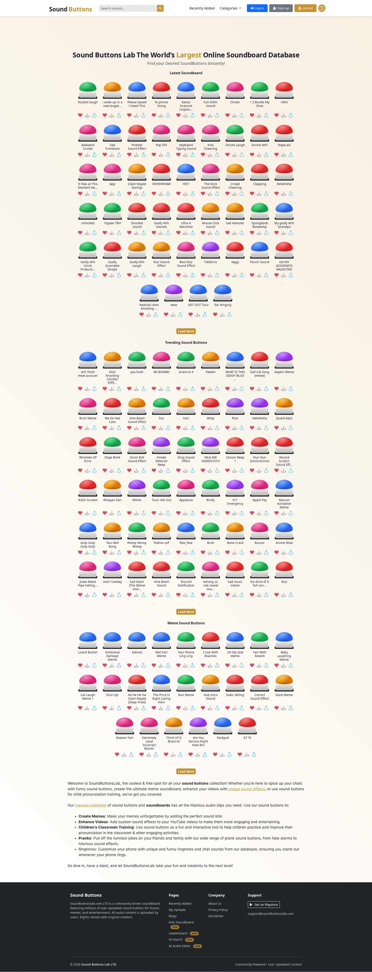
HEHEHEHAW (161, 184)
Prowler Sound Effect (137, 147)
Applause (186, 500)
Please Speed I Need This (137, 104)
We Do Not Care (112, 420)
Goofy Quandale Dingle (112, 265)
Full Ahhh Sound (210, 104)
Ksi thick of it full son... (259, 583)
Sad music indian (235, 583)
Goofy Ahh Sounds (161, 225)
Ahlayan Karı (112, 500)
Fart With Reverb (259, 654)
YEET (186, 184)
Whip (210, 418)
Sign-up (283, 8)
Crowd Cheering (235, 186)
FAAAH (210, 372)
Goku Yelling (235, 695)
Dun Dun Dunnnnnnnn (260, 459)
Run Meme (186, 695)
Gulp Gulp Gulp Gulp (88, 544)
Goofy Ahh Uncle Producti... (88, 265)
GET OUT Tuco (198, 305)
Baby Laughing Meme (284, 656)
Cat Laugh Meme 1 (88, 697)
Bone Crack (235, 543)
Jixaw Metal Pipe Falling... (88, 583)
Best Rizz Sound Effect (186, 264)
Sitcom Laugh (235, 145)
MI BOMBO (161, 372)
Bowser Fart (124, 738)
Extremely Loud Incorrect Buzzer (149, 743)
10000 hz (210, 262)
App (112, 184)
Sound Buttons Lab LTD (98, 964)
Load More (186, 331)
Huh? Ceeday (112, 582)
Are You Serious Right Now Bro (198, 741)
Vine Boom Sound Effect (137, 420)
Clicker (235, 102)
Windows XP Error (88, 459)
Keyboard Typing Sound (186, 147)
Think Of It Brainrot (173, 739)
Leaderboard (183, 933)
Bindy (210, 500)
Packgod (223, 738)
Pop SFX (161, 145)
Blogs (173, 916)
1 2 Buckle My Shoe (260, 104)
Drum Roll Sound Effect (137, 459)
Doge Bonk (112, 457)
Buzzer (260, 543)
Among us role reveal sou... (210, 585)
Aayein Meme (284, 372)
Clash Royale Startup (137, 186)
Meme (136, 500)
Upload (307, 8)
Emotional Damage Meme (112, 656)
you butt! (136, 372)
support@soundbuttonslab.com (271, 914)
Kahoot (137, 652)
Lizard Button (88, 652)
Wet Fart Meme (161, 654)
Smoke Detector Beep (161, 460)
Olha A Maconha (186, 225)
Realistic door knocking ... (149, 306)
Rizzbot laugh (88, 102)
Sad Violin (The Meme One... (137, 585)
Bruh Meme (87, 418)
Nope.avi (284, 145)
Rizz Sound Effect (161, 264)
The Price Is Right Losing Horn (161, 698)
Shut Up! (112, 695)
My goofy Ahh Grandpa (284, 225)
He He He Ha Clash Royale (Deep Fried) (137, 698)
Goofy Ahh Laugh (137, 264)
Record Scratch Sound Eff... (284, 460)
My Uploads (177, 910)
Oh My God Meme (235, 654)
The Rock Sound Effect (211, 186)
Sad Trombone (112, 147)
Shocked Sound (137, 225)
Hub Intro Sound (211, 697)
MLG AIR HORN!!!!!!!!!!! (211, 459)
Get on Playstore (266, 905)
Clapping (259, 184)
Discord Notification (186, 583)
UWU (284, 102)
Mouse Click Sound (210, 225)
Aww (173, 305)
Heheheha (259, 418)
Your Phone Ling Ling (186, 654)
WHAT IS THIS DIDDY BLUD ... (235, 375)
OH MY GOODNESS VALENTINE (284, 265)
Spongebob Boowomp (259, 225)
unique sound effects (246, 789)
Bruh (210, 543)
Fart (186, 418)
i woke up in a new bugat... (112, 104)
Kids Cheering (210, 147)
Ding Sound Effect (186, 459)
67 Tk (247, 738)
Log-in (259, 8)
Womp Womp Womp (137, 544)
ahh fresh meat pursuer (88, 374)
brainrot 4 (186, 372)
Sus (161, 418)
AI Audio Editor (184, 946)
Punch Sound (259, 262)
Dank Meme (284, 695)
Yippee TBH (112, 223)
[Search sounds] (160, 8)
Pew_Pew (186, 543)
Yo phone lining (161, 104)
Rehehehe (284, 184)
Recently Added (202, 8)
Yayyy (235, 262)
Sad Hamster (235, 223)
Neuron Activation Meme (284, 503)
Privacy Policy (218, 910)
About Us (215, 903)
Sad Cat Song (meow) (259, 374)
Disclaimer (216, 916)
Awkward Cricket (88, 147)
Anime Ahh (260, 145)
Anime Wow (284, 543)
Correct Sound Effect (260, 697)
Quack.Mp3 (284, 418)
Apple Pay (260, 500)
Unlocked (88, 223)
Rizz (284, 582)
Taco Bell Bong (112, 544)
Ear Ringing (222, 305)
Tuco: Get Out (161, 500)
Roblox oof (161, 543)
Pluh (235, 418)
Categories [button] (229, 8)
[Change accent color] (322, 8)
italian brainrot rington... (186, 105)
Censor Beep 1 (235, 459)
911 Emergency (235, 502)
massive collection (91, 805)
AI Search (180, 939)
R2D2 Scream (88, 500)
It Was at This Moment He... (88, 186)
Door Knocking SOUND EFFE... (112, 377)
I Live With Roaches (210, 654)
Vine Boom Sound (161, 583)
